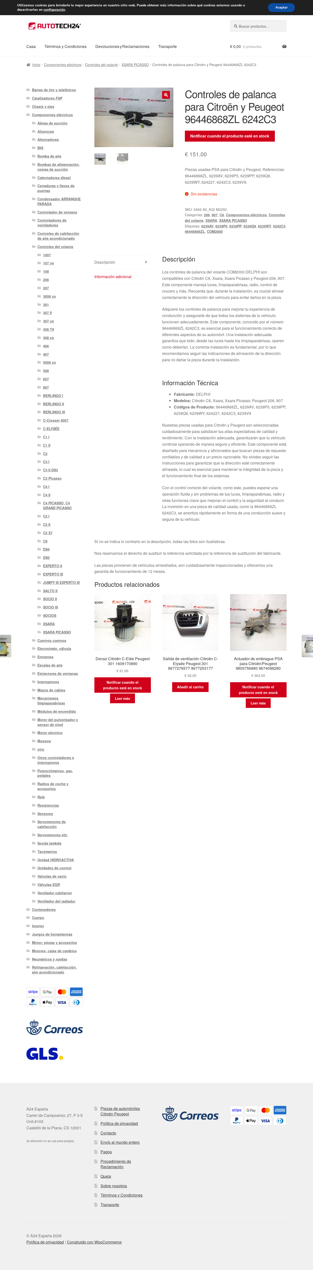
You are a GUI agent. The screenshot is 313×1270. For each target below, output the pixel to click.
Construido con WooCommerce (94, 1242)
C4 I (46, 486)
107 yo (48, 263)
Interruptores (48, 681)
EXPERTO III (53, 574)
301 (46, 304)
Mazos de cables (51, 690)
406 (46, 345)
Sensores (45, 813)
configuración (54, 10)
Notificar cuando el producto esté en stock (229, 136)
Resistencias (48, 805)
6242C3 (279, 226)
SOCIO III (50, 607)
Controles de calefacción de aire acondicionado (58, 236)
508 (46, 370)
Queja (106, 1176)
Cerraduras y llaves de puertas (56, 188)
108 (46, 271)
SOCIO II (50, 598)
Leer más (122, 698)
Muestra (44, 740)
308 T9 (48, 329)
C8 (222, 214)
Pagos (106, 1152)
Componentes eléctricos (62, 64)
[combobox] (258, 26)
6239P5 (221, 226)
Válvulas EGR (48, 884)
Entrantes (45, 656)
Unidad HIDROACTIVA (55, 859)
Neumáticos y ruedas (49, 959)
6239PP (235, 226)
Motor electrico (50, 732)
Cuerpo (38, 917)
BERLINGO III (54, 411)
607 (46, 378)
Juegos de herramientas (52, 934)
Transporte (167, 46)
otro (40, 749)
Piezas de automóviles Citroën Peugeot (120, 1111)
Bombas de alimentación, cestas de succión (58, 167)
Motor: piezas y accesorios (54, 942)
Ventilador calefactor (54, 892)
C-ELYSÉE (51, 428)
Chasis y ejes (43, 106)
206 (207, 214)
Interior (38, 925)
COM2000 (215, 231)
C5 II (46, 524)
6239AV (207, 226)
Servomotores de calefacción (51, 824)
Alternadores (48, 139)
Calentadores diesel (54, 177)
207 (46, 287)
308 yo (48, 337)
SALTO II (50, 590)
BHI (40, 147)
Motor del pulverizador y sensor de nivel (57, 722)
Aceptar (281, 7)
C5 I (46, 516)
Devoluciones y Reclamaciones (122, 46)
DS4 (46, 549)
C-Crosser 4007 (55, 420)
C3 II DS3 (50, 469)
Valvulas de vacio (52, 876)
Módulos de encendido (56, 711)
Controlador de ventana (57, 212)
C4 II (46, 494)
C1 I (46, 436)
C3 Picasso (52, 478)
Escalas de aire (50, 665)
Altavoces (45, 131)
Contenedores (44, 909)
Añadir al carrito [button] (190, 686)
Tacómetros (47, 851)
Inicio (36, 64)
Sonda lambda (49, 843)
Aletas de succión (52, 123)
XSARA (211, 220)
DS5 (46, 557)
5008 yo (49, 362)
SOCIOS (49, 615)
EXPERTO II (52, 565)
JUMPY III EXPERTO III (61, 582)
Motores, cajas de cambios (54, 950)
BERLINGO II (53, 403)
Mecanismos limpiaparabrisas (51, 700)
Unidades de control (54, 867)
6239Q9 (250, 226)
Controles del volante (101, 64)
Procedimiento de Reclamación (116, 1164)
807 (215, 214)
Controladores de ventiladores (52, 222)
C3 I (46, 461)
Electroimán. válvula (54, 648)
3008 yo (49, 296)
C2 (45, 453)
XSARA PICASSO (135, 64)
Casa (31, 46)
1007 (47, 254)
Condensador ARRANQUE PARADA (59, 201)
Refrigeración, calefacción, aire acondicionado (54, 970)
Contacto (108, 1133)
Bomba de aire (49, 156)
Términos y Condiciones (66, 46)
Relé (41, 796)
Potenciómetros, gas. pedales (55, 773)
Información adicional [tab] (113, 276)
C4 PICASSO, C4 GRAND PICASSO (57, 505)
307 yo (48, 320)
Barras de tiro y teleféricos (54, 89)
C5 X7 (48, 532)
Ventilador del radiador (56, 901)
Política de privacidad (119, 1123)
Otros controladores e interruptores (55, 760)
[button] (166, 95)
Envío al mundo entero (120, 1142)
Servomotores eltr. (52, 834)
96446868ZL (195, 231)
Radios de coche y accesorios (52, 786)
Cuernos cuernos (51, 640)
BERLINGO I (53, 395)
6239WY (264, 226)
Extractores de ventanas (57, 673)
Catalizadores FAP (47, 98)
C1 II (46, 445)
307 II (47, 312)
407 (46, 354)
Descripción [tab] (104, 262)
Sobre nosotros (114, 1186)
